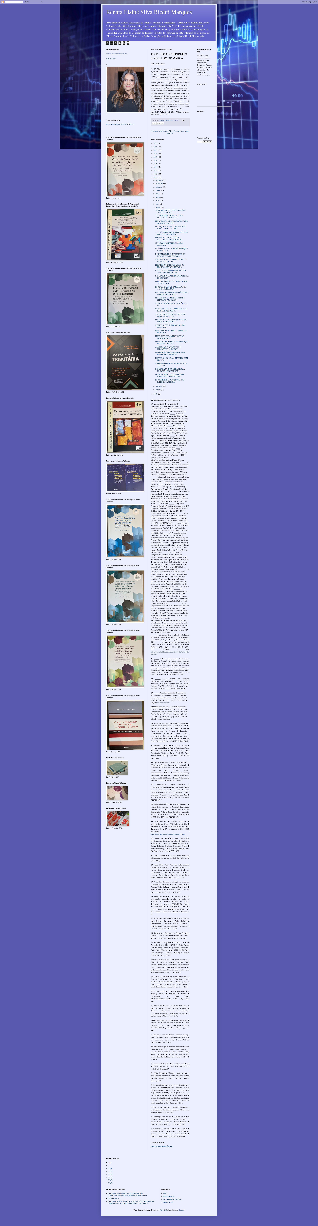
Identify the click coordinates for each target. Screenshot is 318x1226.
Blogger (181, 1210)
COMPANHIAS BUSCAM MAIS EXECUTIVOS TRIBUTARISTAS (168, 238)
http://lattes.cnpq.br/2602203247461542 (120, 124)
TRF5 (110, 1183)
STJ (109, 1165)
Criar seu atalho (111, 58)
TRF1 (110, 1171)
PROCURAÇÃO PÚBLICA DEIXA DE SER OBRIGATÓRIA (171, 282)
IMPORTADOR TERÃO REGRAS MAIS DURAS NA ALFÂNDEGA (170, 353)
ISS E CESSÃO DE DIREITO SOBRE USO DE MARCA (171, 331)
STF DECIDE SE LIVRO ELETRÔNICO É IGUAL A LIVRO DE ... (171, 260)
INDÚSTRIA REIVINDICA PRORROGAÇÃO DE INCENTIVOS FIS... (171, 342)
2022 (156, 143)
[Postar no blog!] (155, 123)
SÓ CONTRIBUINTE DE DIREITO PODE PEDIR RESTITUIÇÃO (170, 320)
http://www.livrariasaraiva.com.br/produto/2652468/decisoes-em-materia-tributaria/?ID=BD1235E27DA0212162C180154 (131, 1202)
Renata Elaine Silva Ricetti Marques (149, 12)
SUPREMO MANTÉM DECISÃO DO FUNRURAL (169, 244)
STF (110, 1162)
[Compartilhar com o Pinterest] (162, 123)
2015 (156, 163)
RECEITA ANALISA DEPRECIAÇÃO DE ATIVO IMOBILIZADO (170, 288)
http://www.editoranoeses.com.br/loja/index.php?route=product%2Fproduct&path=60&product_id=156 (127, 1194)
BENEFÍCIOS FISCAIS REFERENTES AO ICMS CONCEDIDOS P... (171, 310)
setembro (159, 187)
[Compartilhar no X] (158, 123)
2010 (156, 394)
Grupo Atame (168, 1202)
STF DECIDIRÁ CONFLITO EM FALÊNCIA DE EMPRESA (172, 277)
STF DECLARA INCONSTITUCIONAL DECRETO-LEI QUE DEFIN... (170, 370)
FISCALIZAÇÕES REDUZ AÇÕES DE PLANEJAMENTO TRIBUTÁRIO (169, 266)
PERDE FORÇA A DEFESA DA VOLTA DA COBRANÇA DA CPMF (171, 222)
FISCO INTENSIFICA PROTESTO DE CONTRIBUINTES (169, 337)
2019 (156, 150)
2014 (156, 167)
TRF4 (110, 1180)
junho (158, 197)
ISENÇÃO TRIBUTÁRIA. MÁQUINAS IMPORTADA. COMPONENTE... (169, 375)
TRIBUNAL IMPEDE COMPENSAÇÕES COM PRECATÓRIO (170, 211)
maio (158, 200)
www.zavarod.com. (163, 703)
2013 (156, 170)
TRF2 (110, 1174)
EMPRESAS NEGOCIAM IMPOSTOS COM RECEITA (171, 359)
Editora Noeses (113, 1198)
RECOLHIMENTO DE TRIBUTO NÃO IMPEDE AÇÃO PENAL (169, 381)
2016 (156, 160)
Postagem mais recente (159, 131)
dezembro (159, 180)
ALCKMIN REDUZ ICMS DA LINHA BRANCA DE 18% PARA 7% (169, 216)
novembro (159, 183)
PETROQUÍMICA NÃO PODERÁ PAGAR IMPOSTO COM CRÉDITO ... (170, 227)
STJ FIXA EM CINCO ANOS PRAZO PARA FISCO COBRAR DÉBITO (171, 233)
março (158, 207)
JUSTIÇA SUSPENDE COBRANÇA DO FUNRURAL (170, 326)
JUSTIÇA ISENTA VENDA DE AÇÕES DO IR (171, 304)
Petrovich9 (163, 1210)
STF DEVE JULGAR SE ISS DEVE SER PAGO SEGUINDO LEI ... (170, 315)
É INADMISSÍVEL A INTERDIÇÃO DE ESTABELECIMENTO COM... (170, 255)
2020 (156, 147)
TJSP (110, 1168)
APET (165, 1193)
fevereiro (159, 386)
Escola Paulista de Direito (172, 1199)
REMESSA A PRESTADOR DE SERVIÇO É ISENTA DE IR (171, 249)
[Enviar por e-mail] (153, 123)
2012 (156, 174)
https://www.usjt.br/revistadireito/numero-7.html (168, 834)
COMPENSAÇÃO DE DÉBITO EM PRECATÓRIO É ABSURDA (168, 348)
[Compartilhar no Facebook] (160, 123)
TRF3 (110, 1177)
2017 (156, 157)
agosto (158, 190)
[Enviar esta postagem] (182, 120)
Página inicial (170, 132)
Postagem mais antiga (181, 131)
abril (157, 204)
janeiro (158, 389)
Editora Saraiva (168, 1196)
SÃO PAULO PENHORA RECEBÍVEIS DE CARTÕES (171, 364)
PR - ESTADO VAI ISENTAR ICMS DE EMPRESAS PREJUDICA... (170, 299)
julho (158, 193)
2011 (156, 177)
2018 (156, 153)
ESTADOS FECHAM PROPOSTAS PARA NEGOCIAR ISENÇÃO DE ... (170, 271)
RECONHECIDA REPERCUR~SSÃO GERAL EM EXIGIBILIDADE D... (172, 293)
